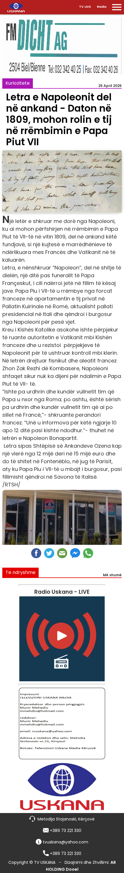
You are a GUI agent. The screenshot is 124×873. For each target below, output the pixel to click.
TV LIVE (85, 6)
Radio (102, 6)
